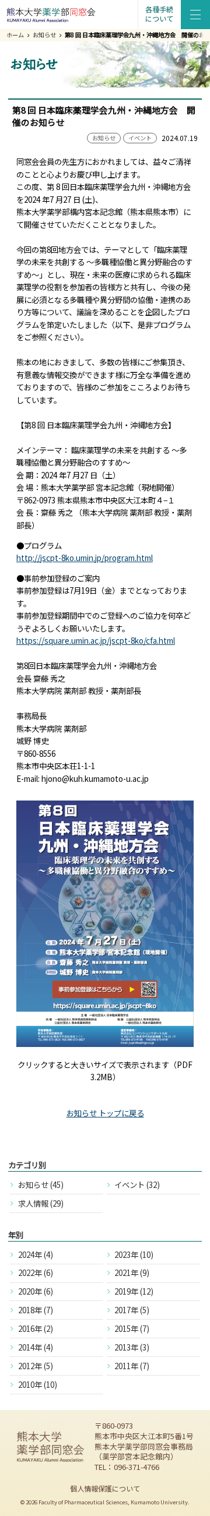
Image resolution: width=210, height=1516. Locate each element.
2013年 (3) (131, 1347)
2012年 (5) (35, 1366)
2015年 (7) (131, 1328)
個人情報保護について (105, 1488)
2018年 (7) (35, 1310)
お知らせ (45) (41, 1184)
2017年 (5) (131, 1310)
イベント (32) (137, 1184)
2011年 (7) (131, 1366)
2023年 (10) (133, 1254)
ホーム (15, 34)
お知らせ (44, 34)
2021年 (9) (131, 1272)
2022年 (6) (35, 1272)
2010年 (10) (37, 1384)
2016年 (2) (35, 1328)
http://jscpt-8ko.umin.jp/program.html (84, 557)
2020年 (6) (35, 1291)
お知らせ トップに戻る (105, 1113)
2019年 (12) (133, 1291)
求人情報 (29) (41, 1203)
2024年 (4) (35, 1254)
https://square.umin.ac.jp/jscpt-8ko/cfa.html (95, 640)
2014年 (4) (35, 1347)
